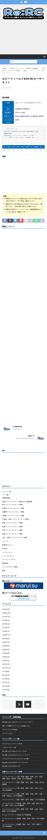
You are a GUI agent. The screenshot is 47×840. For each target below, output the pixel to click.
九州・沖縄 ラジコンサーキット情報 (14, 537)
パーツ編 (5, 495)
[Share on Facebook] (4, 221)
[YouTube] (26, 2)
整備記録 (5, 563)
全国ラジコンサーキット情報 (12, 772)
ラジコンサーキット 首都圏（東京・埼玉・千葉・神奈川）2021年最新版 (22, 825)
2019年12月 (6, 617)
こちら (12, 212)
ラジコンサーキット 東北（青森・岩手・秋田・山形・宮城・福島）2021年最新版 (23, 810)
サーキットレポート (9, 559)
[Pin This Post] (20, 221)
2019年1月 (6, 631)
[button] (44, 56)
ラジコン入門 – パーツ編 (10, 739)
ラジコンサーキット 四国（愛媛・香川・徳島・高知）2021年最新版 (23, 783)
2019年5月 (6, 620)
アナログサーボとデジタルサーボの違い (16, 759)
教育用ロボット (7, 545)
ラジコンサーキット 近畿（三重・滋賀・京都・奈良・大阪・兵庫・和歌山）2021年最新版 (23, 795)
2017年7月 (6, 675)
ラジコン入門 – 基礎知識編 (11, 717)
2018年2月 (6, 660)
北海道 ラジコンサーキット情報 (13, 508)
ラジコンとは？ (7, 733)
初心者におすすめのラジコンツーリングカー (17, 722)
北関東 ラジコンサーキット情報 (13, 515)
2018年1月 (6, 664)
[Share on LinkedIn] (15, 221)
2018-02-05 (7, 88)
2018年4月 (6, 653)
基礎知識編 (6, 498)
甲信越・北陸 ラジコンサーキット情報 (15, 519)
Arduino (5, 548)
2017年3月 (6, 690)
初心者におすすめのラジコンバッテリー (16, 755)
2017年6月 (6, 679)
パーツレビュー (7, 552)
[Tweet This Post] (10, 221)
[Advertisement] (23, 36)
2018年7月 (6, 642)
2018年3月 (6, 657)
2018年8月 (6, 639)
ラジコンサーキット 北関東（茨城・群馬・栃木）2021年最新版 (23, 819)
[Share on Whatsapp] (36, 221)
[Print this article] (31, 221)
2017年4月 (6, 686)
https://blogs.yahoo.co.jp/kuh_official (29, 116)
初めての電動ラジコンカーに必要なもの (16, 726)
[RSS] (21, 2)
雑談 (3, 570)
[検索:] (23, 61)
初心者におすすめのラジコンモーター (15, 762)
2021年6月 (6, 609)
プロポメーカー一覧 (9, 747)
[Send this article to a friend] (26, 221)
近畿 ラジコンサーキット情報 (12, 526)
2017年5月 (6, 682)
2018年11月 (6, 635)
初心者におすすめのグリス (11, 766)
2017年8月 (6, 671)
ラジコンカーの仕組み (9, 729)
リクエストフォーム (29, 204)
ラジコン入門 (6, 492)
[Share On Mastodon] (41, 221)
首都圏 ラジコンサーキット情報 (13, 512)
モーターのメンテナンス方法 (12, 744)
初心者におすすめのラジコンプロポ (14, 751)
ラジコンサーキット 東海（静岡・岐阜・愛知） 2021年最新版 (23, 799)
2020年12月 (6, 613)
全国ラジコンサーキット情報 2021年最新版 (24, 68)
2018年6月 (6, 646)
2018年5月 (6, 649)
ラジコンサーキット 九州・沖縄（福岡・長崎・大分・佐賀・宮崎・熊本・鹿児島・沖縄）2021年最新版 (23, 778)
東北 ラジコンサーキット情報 (12, 504)
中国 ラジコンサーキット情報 (12, 530)
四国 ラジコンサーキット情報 (12, 534)
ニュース (5, 541)
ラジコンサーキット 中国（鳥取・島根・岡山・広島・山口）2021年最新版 (23, 789)
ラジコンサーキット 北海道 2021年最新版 (16, 815)
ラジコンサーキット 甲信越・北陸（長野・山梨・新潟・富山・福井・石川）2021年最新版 (22, 804)
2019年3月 (6, 627)
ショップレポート (8, 556)
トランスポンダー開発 (9, 567)
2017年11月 (6, 668)
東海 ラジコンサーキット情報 (12, 523)
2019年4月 (6, 624)
